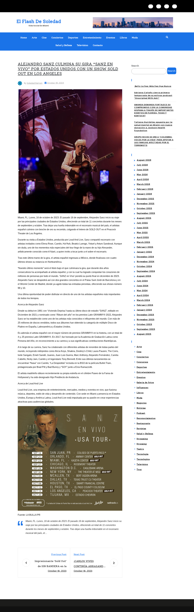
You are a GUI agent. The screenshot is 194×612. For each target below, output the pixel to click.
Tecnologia (142, 454)
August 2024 (144, 276)
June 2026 (142, 170)
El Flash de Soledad (38, 21)
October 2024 (144, 266)
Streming (142, 444)
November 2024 (145, 261)
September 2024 (146, 271)
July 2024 (142, 281)
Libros (123, 37)
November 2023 (145, 319)
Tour (139, 469)
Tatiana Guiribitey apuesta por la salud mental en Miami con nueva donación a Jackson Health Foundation (153, 126)
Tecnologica (143, 459)
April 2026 (143, 179)
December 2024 (145, 257)
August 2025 (144, 218)
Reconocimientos (146, 418)
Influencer (143, 387)
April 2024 (143, 295)
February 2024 (145, 305)
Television (82, 45)
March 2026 (143, 184)
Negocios (142, 403)
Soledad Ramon (34, 83)
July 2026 (142, 165)
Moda (135, 37)
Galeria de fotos (145, 382)
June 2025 (142, 228)
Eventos (110, 37)
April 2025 (143, 237)
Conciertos (57, 37)
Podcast (141, 413)
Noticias (141, 408)
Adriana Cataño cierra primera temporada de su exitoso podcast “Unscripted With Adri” (153, 95)
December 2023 (145, 315)
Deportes (73, 37)
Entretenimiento (92, 37)
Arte (34, 37)
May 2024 (142, 290)
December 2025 (145, 199)
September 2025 (146, 213)
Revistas (141, 428)
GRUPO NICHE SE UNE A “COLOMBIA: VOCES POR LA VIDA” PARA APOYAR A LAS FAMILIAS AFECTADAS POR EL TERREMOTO (153, 141)
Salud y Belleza (64, 45)
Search (135, 65)
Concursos (142, 362)
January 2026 (144, 194)
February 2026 (145, 189)
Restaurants (143, 423)
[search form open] (167, 37)
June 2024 (142, 286)
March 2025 (143, 242)
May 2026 (142, 174)
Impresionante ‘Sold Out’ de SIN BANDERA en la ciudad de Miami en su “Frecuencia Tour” (50, 564)
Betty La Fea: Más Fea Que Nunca (152, 86)
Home (23, 37)
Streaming (142, 439)
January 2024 (144, 310)
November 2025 (145, 203)
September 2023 (146, 329)
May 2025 (142, 232)
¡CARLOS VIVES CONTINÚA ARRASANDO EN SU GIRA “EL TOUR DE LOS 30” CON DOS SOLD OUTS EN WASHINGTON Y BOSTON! (90, 564)
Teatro (140, 449)
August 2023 (144, 334)
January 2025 (144, 252)
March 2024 (143, 300)
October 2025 (144, 208)
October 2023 (144, 324)
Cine (44, 37)
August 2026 (144, 160)
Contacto (98, 45)
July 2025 (142, 223)
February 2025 (145, 247)
